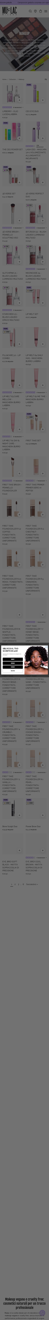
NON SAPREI (13, 671)
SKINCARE (13, 663)
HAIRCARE (13, 667)
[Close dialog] (46, 647)
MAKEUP (12, 659)
